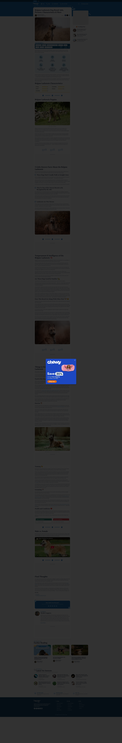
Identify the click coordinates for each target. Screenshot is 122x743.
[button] (74, 360)
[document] (61, 371)
